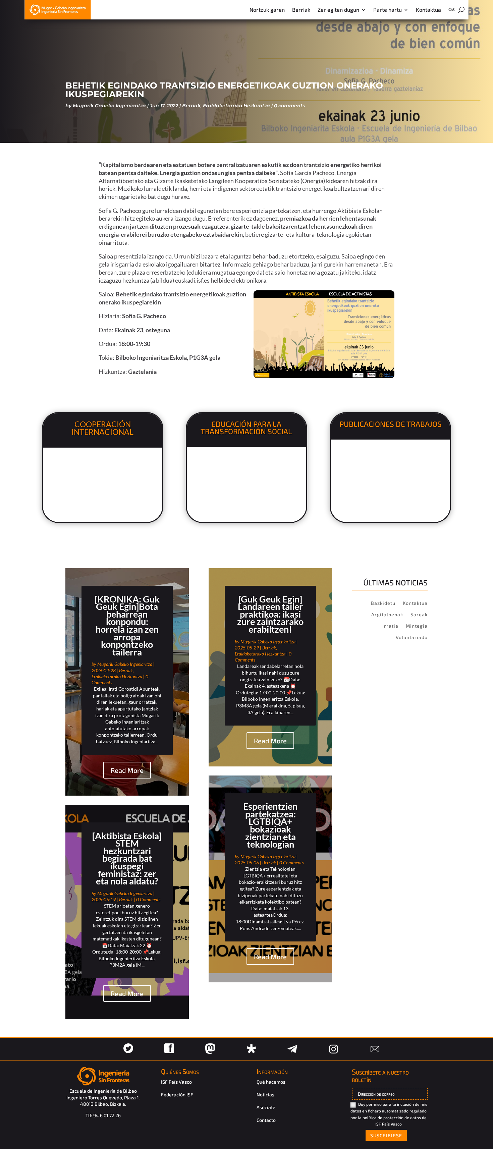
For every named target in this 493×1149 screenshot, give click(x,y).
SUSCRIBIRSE (386, 1135)
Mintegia (417, 626)
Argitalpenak (387, 614)
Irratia (390, 626)
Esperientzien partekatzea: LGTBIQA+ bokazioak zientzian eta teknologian (270, 825)
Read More (127, 770)
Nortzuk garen (267, 9)
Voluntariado (412, 637)
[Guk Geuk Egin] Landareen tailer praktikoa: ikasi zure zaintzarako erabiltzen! (270, 614)
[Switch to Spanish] (451, 11)
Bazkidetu (383, 603)
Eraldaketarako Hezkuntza (236, 106)
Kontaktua (428, 9)
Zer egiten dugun (338, 9)
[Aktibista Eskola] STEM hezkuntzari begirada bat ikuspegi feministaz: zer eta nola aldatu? (127, 858)
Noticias (265, 1094)
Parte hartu (387, 9)
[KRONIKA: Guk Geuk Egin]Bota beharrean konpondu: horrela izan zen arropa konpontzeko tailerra (127, 625)
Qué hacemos (271, 1082)
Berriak (301, 9)
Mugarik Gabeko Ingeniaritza (109, 106)
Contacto (266, 1120)
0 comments (289, 106)
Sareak (419, 614)
